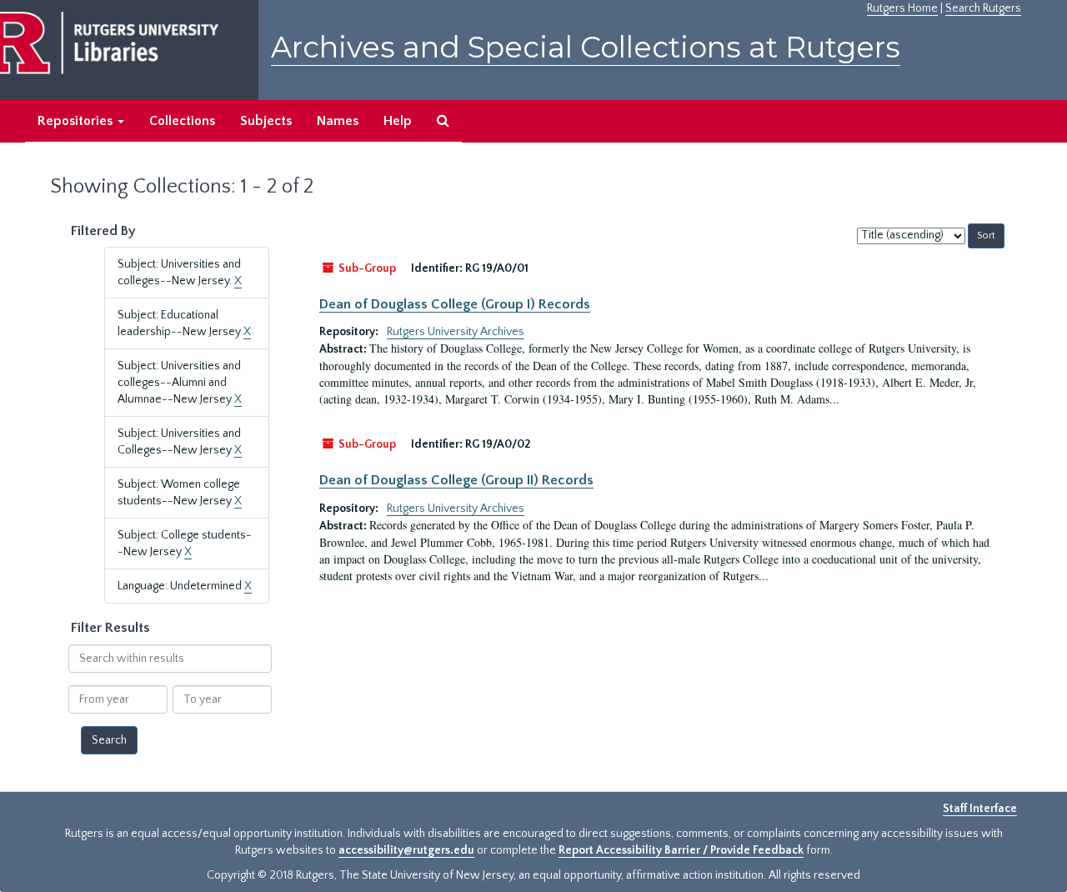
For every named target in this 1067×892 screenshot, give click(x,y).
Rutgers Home (902, 8)
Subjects (266, 120)
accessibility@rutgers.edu (406, 850)
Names (337, 120)
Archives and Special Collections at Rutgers (585, 47)
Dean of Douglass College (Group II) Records (456, 480)
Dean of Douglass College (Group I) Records (454, 304)
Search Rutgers (983, 8)
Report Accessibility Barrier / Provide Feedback (681, 850)
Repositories (77, 120)
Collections (182, 120)
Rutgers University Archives (455, 331)
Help (397, 120)
